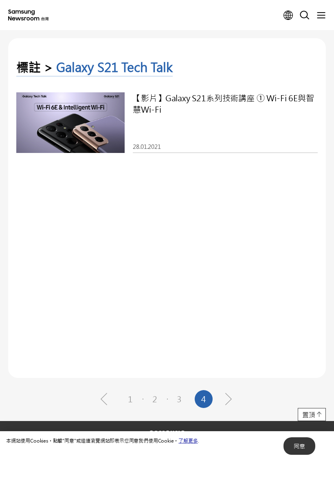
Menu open (321, 15)
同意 (299, 446)
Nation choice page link (288, 15)
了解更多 (188, 440)
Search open (305, 15)
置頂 (308, 414)
